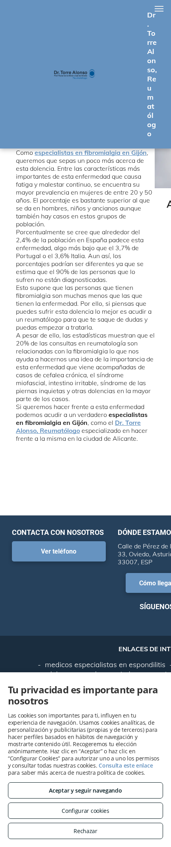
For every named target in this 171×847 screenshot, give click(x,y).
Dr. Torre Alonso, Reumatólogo (78, 426)
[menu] (159, 9)
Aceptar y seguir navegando (85, 790)
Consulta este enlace (126, 765)
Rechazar (85, 831)
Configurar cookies (85, 810)
